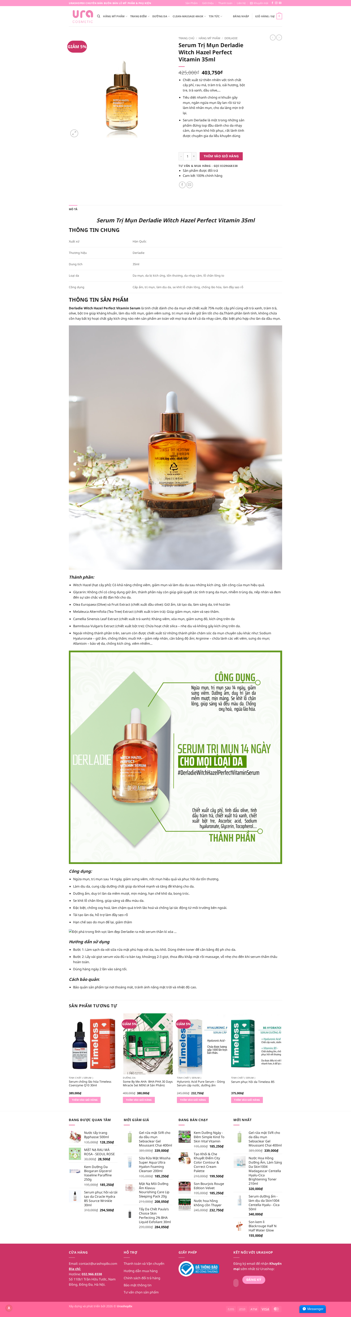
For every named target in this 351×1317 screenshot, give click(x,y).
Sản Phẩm (191, 3)
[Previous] (69, 1062)
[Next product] (273, 37)
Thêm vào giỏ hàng (221, 156)
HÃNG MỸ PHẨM (114, 16)
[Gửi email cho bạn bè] (189, 184)
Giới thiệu (208, 3)
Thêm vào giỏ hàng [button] (85, 1099)
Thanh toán (225, 3)
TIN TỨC (214, 16)
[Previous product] (279, 37)
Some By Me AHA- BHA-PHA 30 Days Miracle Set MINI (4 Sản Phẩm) (148, 1083)
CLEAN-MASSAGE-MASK (188, 16)
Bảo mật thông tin (138, 1285)
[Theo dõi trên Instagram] (276, 3)
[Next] (281, 1062)
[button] (259, 3)
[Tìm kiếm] (98, 16)
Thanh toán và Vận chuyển (144, 1263)
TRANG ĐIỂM (138, 16)
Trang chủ (186, 38)
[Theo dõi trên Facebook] (272, 3)
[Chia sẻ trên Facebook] (182, 184)
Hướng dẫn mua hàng (141, 1271)
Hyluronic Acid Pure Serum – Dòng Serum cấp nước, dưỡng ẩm (201, 1083)
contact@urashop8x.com (98, 1263)
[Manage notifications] (9, 1308)
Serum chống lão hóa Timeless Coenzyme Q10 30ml (90, 1083)
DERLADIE (231, 38)
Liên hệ (241, 3)
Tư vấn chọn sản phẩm (141, 1292)
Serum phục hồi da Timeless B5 (252, 1082)
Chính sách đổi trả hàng (142, 1278)
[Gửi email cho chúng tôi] (280, 3)
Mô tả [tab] (73, 209)
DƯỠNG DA (159, 16)
